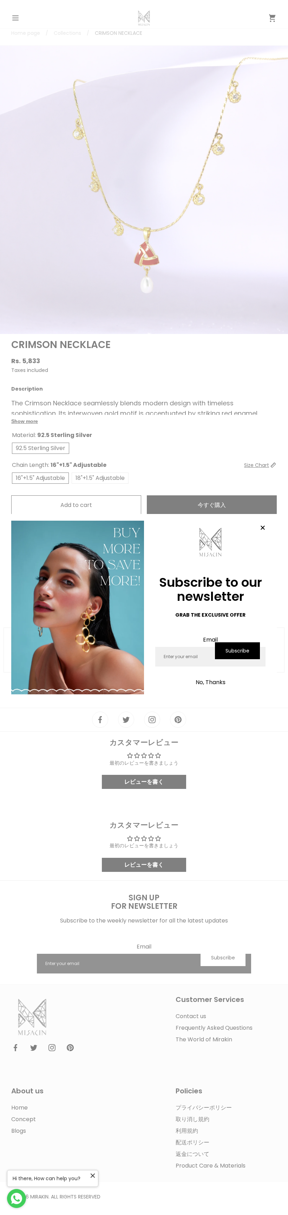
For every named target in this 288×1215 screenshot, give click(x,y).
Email (210, 640)
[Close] (262, 528)
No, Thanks (210, 682)
